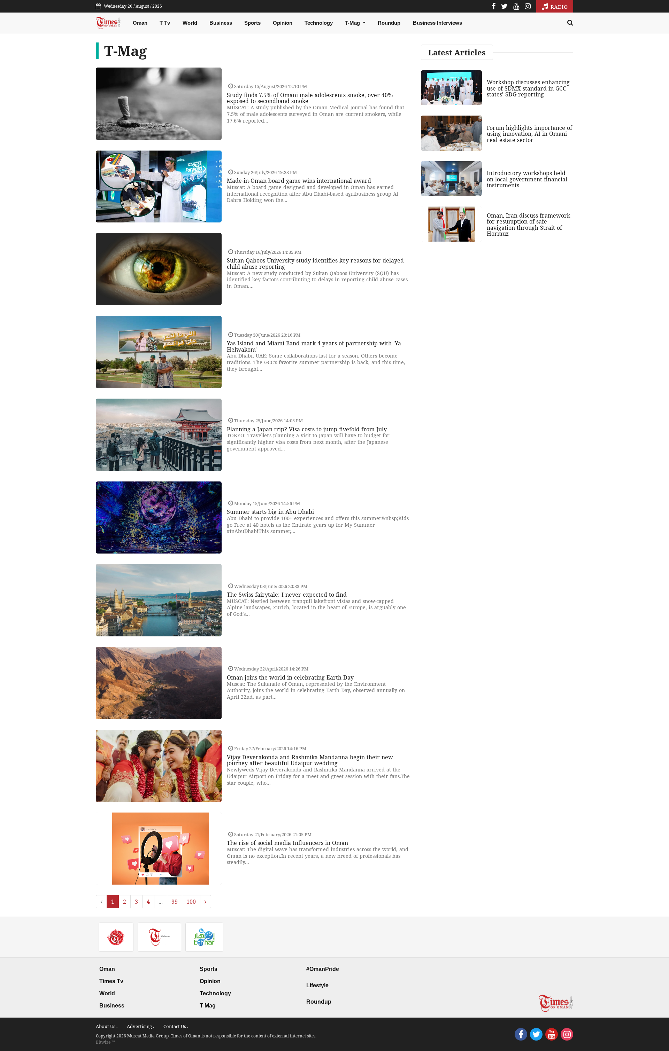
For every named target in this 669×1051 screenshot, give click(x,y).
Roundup (389, 23)
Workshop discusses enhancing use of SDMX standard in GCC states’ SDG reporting (528, 88)
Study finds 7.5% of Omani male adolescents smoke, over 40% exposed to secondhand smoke (310, 98)
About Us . (106, 1026)
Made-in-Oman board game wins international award (299, 181)
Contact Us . (175, 1026)
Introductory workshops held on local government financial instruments (527, 179)
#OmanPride (322, 969)
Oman (140, 23)
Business (220, 23)
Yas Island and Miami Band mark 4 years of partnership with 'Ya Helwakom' (314, 346)
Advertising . (140, 1026)
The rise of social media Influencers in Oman (287, 843)
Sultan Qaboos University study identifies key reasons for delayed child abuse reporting (315, 263)
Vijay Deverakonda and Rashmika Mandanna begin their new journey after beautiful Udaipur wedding (310, 760)
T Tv (165, 23)
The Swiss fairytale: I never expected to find (287, 594)
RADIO (558, 6)
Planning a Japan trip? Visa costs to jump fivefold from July (307, 429)
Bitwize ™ (105, 1042)
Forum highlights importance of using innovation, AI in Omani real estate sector (529, 134)
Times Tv (111, 981)
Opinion (282, 23)
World (190, 23)
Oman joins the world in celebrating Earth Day (290, 677)
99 (174, 901)
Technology (319, 23)
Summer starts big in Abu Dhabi (270, 512)
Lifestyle (317, 985)
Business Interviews (437, 23)
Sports (252, 23)
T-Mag (353, 23)
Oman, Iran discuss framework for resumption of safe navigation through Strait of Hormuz (528, 225)
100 (191, 901)
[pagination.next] (205, 901)
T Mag (208, 1006)
